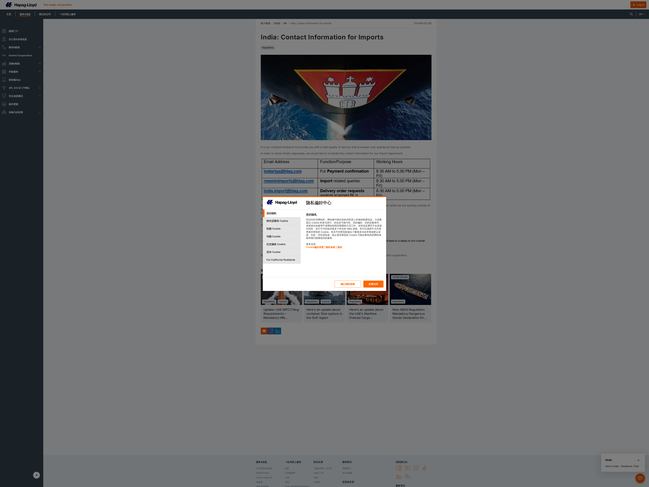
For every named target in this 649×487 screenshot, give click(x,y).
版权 (340, 247)
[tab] (282, 213)
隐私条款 (330, 247)
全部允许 (373, 283)
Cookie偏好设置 (315, 247)
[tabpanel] (344, 232)
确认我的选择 (348, 283)
